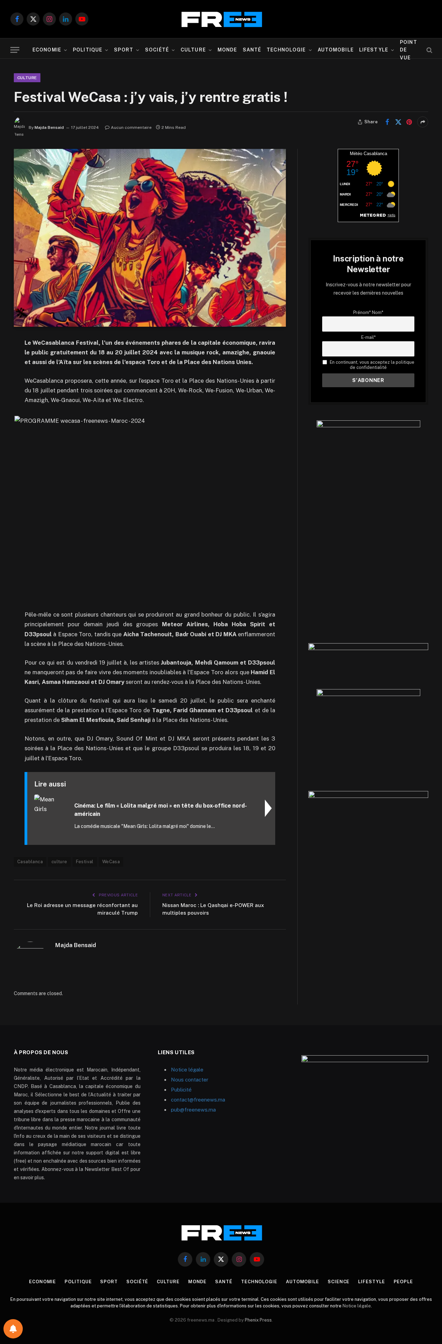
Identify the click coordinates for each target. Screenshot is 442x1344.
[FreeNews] (221, 19)
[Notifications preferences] (13, 1328)
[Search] (428, 50)
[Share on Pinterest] (409, 121)
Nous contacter (189, 1080)
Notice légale (187, 1070)
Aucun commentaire (131, 127)
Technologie (286, 50)
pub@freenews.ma (193, 1110)
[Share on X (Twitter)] (398, 121)
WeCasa (111, 861)
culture (59, 861)
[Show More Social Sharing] (422, 121)
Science (338, 1281)
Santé (252, 50)
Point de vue (408, 49)
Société (157, 50)
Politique (87, 50)
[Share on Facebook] (387, 121)
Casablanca (30, 861)
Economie (46, 50)
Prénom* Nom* (368, 312)
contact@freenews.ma (198, 1100)
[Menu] (14, 50)
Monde (227, 50)
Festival (85, 861)
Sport (123, 50)
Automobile (336, 50)
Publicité (181, 1090)
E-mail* (368, 337)
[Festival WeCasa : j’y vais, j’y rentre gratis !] (150, 238)
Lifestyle (373, 50)
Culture (193, 50)
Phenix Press (258, 1320)
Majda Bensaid (49, 127)
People (403, 1281)
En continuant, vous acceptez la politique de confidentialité (371, 365)
